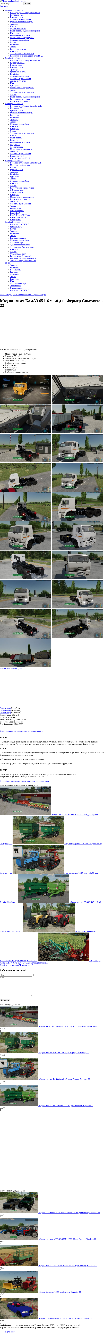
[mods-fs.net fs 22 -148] (25, 608)
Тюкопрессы (15, 286)
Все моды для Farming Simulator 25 (25, 13)
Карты (13, 167)
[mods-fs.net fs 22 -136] (77, 403)
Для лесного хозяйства (20, 245)
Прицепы (14, 51)
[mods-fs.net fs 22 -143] (25, 549)
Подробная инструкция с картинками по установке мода (24, 781)
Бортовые (14, 272)
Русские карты (16, 17)
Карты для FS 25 (17, 15)
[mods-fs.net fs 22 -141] (25, 520)
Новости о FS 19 (17, 156)
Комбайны (14, 44)
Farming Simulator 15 (14, 222)
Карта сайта (10, 1332)
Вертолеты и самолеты (20, 101)
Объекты (14, 151)
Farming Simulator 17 (14, 160)
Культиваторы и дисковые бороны (25, 31)
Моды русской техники (20, 165)
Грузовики (14, 115)
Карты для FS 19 (17, 108)
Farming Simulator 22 (14, 58)
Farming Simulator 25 (14, 10)
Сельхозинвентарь (18, 283)
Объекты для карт (18, 254)
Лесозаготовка (16, 147)
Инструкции (15, 220)
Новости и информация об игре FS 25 (26, 56)
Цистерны (14, 33)
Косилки (14, 140)
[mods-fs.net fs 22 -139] (77, 462)
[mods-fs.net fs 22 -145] (25, 578)
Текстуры (14, 206)
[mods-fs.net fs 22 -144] (77, 520)
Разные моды (16, 208)
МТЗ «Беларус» (17, 211)
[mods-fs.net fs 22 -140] (25, 491)
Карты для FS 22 (17, 63)
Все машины (15, 270)
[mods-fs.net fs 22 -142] (77, 491)
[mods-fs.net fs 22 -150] (77, 608)
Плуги (13, 26)
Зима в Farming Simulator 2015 (23, 261)
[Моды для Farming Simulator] (13, 1)
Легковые (14, 274)
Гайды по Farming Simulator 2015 (24, 258)
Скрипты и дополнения (20, 19)
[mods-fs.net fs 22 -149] (25, 637)
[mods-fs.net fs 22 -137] (25, 432)
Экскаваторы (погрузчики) (21, 247)
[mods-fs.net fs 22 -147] (77, 578)
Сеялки (13, 42)
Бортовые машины (18, 238)
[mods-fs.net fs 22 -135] (77, 432)
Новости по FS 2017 (19, 217)
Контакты (4, 6)
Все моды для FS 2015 (19, 224)
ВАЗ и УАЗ (15, 213)
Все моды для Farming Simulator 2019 (26, 106)
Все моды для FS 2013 (19, 290)
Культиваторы (16, 138)
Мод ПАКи (15, 145)
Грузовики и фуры (18, 49)
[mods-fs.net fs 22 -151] (77, 637)
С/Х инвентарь (16, 190)
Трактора (14, 24)
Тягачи (13, 47)
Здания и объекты (18, 28)
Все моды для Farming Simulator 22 (25, 60)
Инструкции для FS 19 (20, 158)
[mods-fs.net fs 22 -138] (25, 462)
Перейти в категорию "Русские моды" (16, 965)
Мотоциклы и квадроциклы (22, 38)
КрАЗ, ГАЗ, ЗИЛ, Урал (20, 215)
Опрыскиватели (17, 288)
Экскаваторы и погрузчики (22, 53)
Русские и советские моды (21, 22)
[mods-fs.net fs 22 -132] (25, 403)
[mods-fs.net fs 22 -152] (25, 666)
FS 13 (7, 263)
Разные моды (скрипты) (20, 256)
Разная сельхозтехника (20, 35)
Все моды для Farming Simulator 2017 (26, 163)
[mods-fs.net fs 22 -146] (77, 549)
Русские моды (16, 65)
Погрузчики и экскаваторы (22, 188)
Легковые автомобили (19, 40)
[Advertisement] (21, 328)
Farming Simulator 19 (14, 104)
